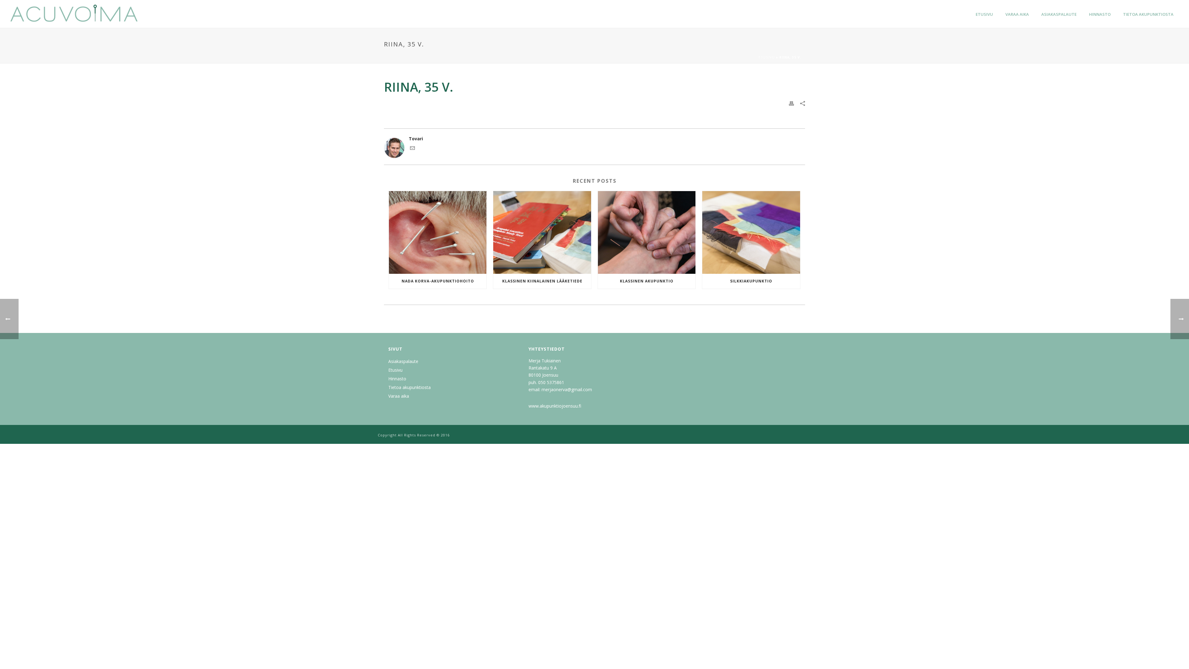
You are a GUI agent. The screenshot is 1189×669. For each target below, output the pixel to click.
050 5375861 (551, 382)
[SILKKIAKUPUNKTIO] (751, 232)
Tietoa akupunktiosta (1148, 14)
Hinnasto (1100, 14)
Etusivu (984, 14)
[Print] (791, 103)
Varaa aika (1017, 14)
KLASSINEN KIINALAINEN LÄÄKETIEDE (542, 281)
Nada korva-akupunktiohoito (438, 281)
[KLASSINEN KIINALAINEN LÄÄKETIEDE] (542, 232)
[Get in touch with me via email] (412, 149)
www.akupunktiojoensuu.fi (555, 406)
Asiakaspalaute (1059, 14)
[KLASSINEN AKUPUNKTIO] (646, 232)
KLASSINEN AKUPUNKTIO (646, 281)
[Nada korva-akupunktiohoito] (437, 232)
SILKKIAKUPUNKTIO (751, 281)
